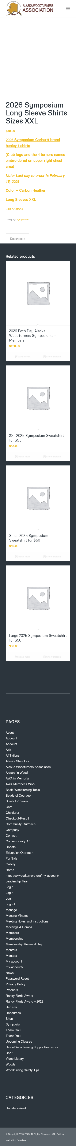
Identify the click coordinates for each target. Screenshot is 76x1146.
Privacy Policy (16, 984)
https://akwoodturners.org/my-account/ (32, 875)
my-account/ (14, 967)
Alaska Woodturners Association (28, 766)
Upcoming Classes (19, 1041)
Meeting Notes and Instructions (27, 921)
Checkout (12, 812)
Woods (10, 1064)
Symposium (22, 219)
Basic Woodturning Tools (23, 789)
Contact (11, 835)
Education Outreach (19, 852)
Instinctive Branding (16, 1140)
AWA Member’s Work (20, 784)
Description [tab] (17, 238)
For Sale (11, 858)
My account (14, 961)
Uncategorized (16, 1108)
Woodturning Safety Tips (22, 1070)
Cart (9, 806)
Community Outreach (20, 824)
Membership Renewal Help (24, 944)
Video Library (15, 1058)
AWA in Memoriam (18, 778)
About (10, 732)
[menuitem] (68, 8)
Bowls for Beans (17, 801)
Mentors (11, 949)
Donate (11, 847)
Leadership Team (18, 881)
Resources (13, 1012)
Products (12, 990)
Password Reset (17, 978)
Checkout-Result (17, 818)
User (9, 1052)
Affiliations (13, 755)
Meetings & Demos (19, 927)
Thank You (13, 1030)
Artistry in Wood (17, 772)
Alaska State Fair (17, 761)
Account (11, 738)
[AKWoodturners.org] (31, 8)
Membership (14, 938)
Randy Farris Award (19, 995)
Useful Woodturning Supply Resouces (32, 1047)
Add (8, 749)
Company (12, 829)
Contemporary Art (18, 841)
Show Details (53, 356)
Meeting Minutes (17, 915)
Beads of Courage (18, 795)
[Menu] (68, 8)
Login (9, 887)
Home (10, 869)
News (10, 972)
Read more (24, 456)
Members (12, 932)
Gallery (11, 864)
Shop (9, 1018)
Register (11, 1007)
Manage (11, 909)
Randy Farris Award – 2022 (24, 1001)
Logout (10, 904)
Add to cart (24, 356)
